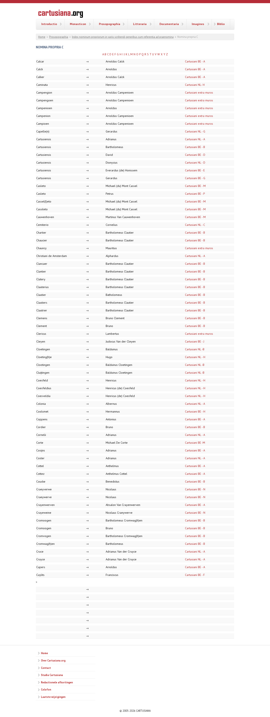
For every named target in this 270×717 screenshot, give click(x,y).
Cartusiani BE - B (195, 147)
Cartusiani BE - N (195, 489)
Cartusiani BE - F (195, 575)
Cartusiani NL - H (195, 357)
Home (41, 37)
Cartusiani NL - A (195, 139)
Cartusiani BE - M (195, 186)
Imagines (198, 24)
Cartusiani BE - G (195, 178)
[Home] (60, 14)
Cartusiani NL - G (195, 131)
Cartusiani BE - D (195, 155)
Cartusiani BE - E (195, 170)
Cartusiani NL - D (195, 162)
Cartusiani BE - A (195, 61)
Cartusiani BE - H (195, 411)
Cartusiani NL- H (195, 85)
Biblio (221, 24)
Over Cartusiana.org (53, 660)
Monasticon (78, 24)
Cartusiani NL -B (194, 349)
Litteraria (140, 24)
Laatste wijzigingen (53, 696)
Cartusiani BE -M (195, 442)
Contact (46, 667)
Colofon (46, 689)
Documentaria (169, 24)
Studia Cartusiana (52, 675)
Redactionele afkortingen (57, 682)
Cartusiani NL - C (195, 225)
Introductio (49, 24)
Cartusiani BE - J (194, 341)
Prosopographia (109, 24)
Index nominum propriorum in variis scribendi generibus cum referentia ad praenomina (123, 37)
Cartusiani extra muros (199, 92)
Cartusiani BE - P (195, 194)
